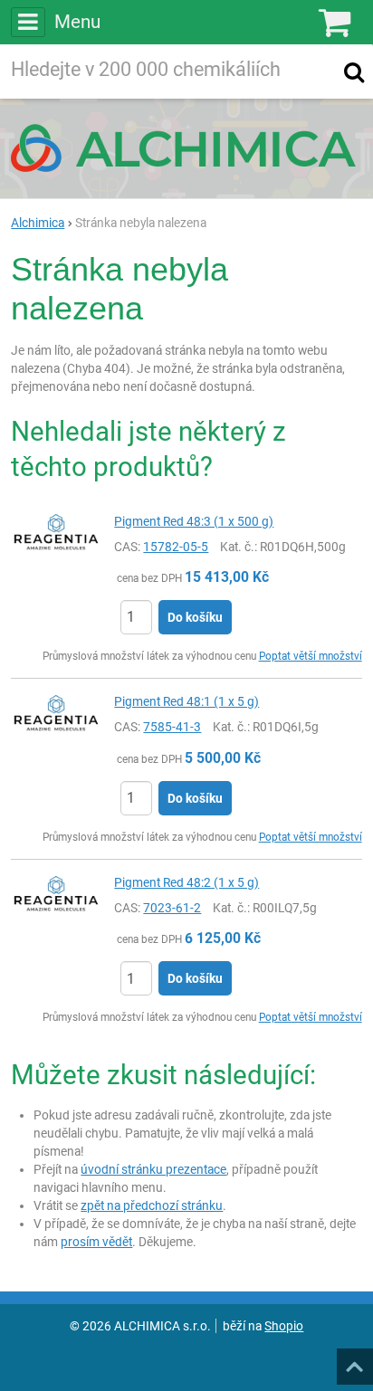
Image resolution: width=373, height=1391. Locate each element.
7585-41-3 (172, 726)
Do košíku (195, 617)
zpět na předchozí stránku (152, 1205)
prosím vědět (96, 1241)
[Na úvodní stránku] (186, 147)
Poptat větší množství (310, 656)
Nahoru (356, 1361)
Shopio (283, 1326)
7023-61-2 (172, 907)
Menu (77, 22)
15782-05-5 (175, 546)
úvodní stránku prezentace (153, 1169)
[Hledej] (354, 71)
